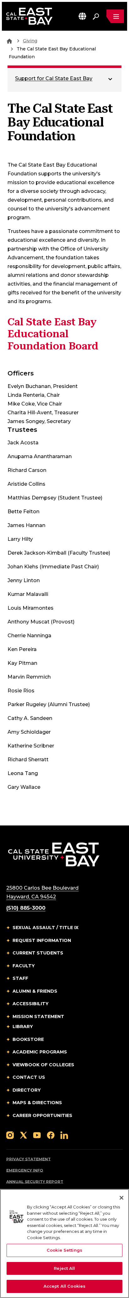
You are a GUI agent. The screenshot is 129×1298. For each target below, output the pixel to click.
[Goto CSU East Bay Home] (9, 40)
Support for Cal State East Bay (53, 78)
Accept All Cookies (64, 1286)
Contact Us (29, 1077)
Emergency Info (24, 1170)
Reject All (64, 1268)
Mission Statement (38, 1016)
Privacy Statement (28, 1159)
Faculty (24, 966)
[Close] (121, 1198)
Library (23, 1026)
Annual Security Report (34, 1181)
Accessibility (31, 1003)
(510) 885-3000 (25, 908)
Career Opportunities (42, 1115)
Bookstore (28, 1039)
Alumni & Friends (35, 991)
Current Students (38, 953)
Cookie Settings (64, 1250)
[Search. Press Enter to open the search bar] (95, 16)
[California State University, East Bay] (53, 854)
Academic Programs (40, 1052)
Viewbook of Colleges (43, 1065)
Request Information (42, 940)
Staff (20, 978)
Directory (27, 1090)
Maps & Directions (37, 1102)
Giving (30, 41)
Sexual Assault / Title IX (46, 927)
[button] (82, 16)
